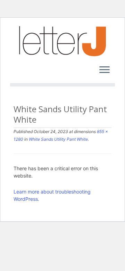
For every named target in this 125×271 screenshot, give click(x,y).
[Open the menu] (104, 70)
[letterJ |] (62, 41)
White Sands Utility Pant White (58, 139)
